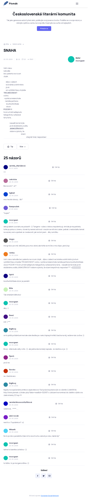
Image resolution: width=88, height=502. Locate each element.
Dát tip (57, 167)
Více (21, 146)
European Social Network (50, 496)
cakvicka (13, 179)
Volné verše (17, 44)
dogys (11, 239)
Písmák (13, 3)
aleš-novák (14, 416)
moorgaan (80, 61)
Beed (11, 315)
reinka (11, 253)
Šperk (11, 356)
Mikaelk (12, 429)
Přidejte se (44, 28)
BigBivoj (12, 329)
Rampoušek (14, 206)
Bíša (11, 288)
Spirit (11, 274)
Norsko (12, 369)
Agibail (12, 193)
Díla (7, 44)
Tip (11, 146)
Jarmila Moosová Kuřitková (20, 402)
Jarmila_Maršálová (17, 166)
